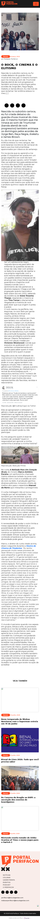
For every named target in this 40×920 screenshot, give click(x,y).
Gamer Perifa (9, 880)
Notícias (6, 875)
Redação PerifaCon (11, 59)
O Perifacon (8, 887)
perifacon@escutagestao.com (12, 898)
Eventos (6, 882)
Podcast (6, 885)
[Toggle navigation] (36, 4)
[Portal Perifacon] (9, 4)
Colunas (6, 877)
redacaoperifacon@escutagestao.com (15, 900)
